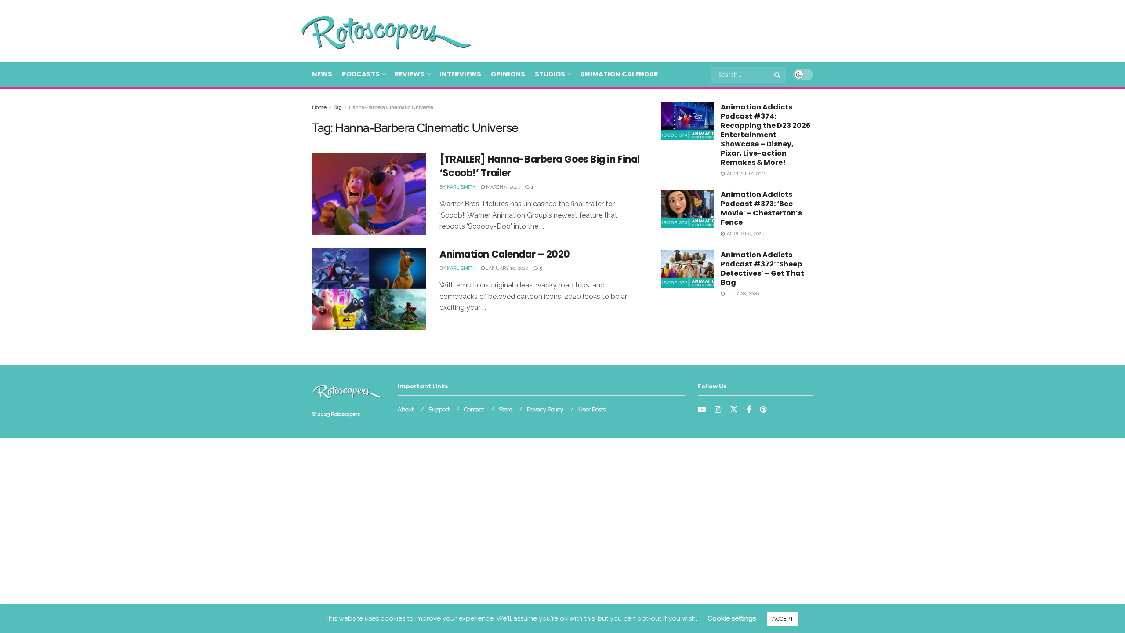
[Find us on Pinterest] (763, 410)
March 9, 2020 (502, 187)
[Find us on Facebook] (749, 410)
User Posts (592, 409)
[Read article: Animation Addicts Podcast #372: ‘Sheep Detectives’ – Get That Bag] (687, 269)
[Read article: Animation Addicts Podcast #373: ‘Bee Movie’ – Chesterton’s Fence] (687, 209)
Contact (474, 409)
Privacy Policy (545, 409)
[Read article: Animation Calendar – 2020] (369, 289)
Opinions (508, 74)
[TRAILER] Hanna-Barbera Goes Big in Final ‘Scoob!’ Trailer (539, 166)
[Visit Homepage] (373, 30)
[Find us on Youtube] (702, 410)
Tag (338, 107)
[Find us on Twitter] (734, 409)
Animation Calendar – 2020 (504, 254)
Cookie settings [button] (732, 618)
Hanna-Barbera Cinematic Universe (391, 107)
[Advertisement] (653, 29)
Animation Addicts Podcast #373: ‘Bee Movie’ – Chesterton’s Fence (761, 208)
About (406, 409)
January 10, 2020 (506, 268)
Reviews (410, 74)
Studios (550, 74)
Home (319, 107)
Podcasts (361, 74)
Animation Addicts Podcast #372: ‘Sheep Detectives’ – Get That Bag (762, 268)
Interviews (460, 74)
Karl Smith (461, 187)
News (322, 74)
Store (505, 409)
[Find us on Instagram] (718, 410)
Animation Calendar (619, 74)
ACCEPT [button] (782, 618)
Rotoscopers (345, 414)
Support (439, 409)
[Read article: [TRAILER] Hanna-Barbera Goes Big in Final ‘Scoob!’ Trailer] (369, 194)
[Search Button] (778, 75)
